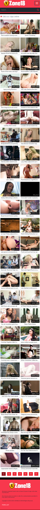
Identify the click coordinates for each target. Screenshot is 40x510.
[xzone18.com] (14, 3)
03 (14, 474)
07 (36, 474)
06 (31, 474)
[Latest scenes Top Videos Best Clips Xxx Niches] (36, 3)
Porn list (5, 505)
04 (20, 474)
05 (25, 474)
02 (9, 474)
